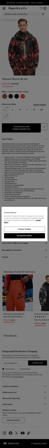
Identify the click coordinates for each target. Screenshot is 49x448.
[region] (24, 224)
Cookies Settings (24, 229)
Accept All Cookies (24, 236)
